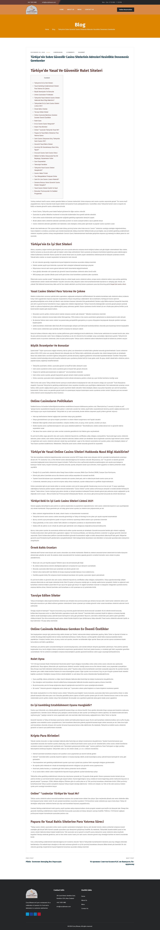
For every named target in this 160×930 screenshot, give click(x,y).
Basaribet (81, 52)
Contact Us (84, 908)
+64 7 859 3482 (61, 902)
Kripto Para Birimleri (40, 127)
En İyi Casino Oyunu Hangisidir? (44, 124)
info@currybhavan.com (64, 906)
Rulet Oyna (37, 121)
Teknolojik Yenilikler (40, 164)
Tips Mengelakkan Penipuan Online (45, 176)
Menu (83, 904)
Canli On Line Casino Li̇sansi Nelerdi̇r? (46, 179)
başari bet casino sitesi (118, 284)
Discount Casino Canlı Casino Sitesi (45, 153)
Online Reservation (125, 9)
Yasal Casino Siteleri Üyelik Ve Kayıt (46, 188)
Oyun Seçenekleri (40, 161)
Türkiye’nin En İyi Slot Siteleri (43, 83)
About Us (84, 900)
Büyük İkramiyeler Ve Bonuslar (44, 92)
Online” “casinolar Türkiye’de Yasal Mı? (46, 130)
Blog (53, 29)
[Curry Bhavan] (32, 9)
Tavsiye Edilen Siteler (41, 112)
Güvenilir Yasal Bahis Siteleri (43, 144)
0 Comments (70, 52)
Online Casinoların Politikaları (43, 95)
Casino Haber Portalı (41, 173)
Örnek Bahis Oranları (40, 109)
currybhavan (57, 52)
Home (47, 29)
